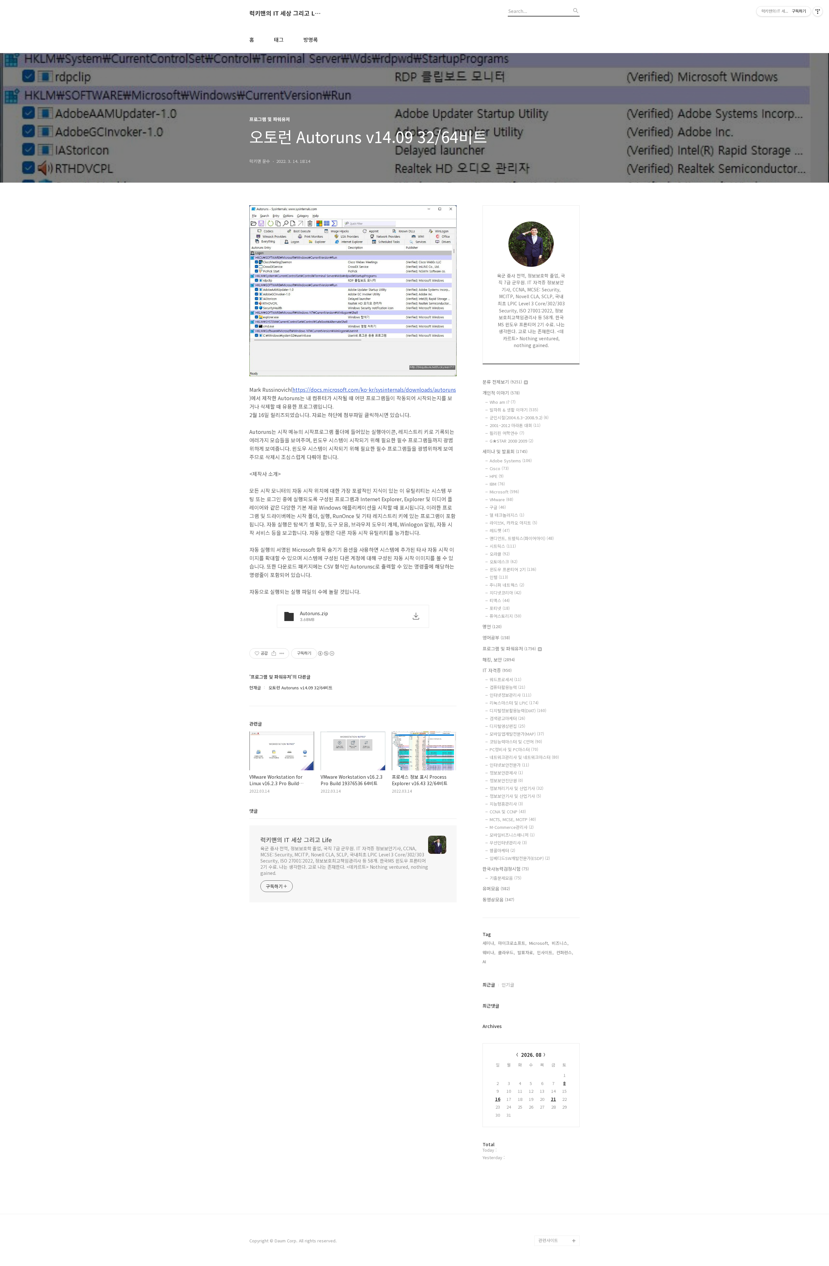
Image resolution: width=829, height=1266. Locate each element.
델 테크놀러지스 (507, 515)
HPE (497, 476)
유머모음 (496, 888)
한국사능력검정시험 (506, 868)
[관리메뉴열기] (818, 11)
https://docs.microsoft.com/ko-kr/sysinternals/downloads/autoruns (374, 389)
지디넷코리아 (505, 593)
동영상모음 (498, 899)
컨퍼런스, (564, 952)
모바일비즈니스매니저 (512, 835)
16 (497, 1099)
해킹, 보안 (499, 659)
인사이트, (545, 952)
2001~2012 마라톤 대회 (515, 425)
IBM (497, 484)
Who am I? (503, 402)
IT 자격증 (497, 670)
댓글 (253, 811)
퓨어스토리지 (505, 616)
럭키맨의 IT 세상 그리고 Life (285, 13)
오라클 (500, 554)
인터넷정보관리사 (510, 695)
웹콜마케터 (502, 850)
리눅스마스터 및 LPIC (514, 703)
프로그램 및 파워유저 (509, 648)
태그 (279, 39)
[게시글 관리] (282, 653)
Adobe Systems (511, 461)
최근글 (489, 984)
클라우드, (506, 952)
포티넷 (500, 608)
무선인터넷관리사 (508, 843)
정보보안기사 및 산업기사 (515, 796)
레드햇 (500, 530)
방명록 (310, 39)
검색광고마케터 (507, 718)
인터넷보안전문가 (509, 765)
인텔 (499, 577)
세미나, (489, 943)
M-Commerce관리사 (512, 827)
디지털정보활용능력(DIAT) (518, 710)
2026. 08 (531, 1054)
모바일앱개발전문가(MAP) (517, 734)
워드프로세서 (505, 679)
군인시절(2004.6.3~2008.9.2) (519, 417)
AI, (485, 961)
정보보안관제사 (506, 773)
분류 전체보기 (502, 382)
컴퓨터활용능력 (507, 687)
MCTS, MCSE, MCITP (513, 819)
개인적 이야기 (501, 393)
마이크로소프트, (512, 943)
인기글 (508, 984)
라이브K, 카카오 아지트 (513, 523)
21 (553, 1099)
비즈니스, (560, 943)
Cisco (499, 468)
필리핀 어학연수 (507, 433)
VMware (501, 499)
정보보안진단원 (506, 780)
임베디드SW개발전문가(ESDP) (520, 858)
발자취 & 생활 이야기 (514, 410)
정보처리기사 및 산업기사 (516, 788)
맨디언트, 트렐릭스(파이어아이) (522, 538)
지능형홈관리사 (506, 804)
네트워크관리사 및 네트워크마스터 (524, 757)
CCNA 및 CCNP (508, 811)
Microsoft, (539, 943)
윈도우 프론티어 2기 (513, 569)
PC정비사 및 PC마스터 (514, 749)
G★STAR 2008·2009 (511, 441)
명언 (492, 626)
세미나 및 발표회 (505, 451)
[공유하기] (274, 653)
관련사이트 (548, 1240)
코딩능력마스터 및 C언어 (516, 742)
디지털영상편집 (507, 726)
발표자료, (525, 952)
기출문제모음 (505, 878)
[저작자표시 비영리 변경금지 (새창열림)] (326, 653)
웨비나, (489, 952)
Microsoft (504, 492)
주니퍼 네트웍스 (507, 585)
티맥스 (500, 600)
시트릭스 (503, 546)
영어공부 (496, 637)
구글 (498, 507)
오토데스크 (503, 562)
